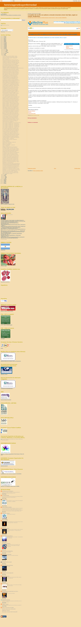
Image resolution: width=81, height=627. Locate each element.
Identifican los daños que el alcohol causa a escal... (10, 86)
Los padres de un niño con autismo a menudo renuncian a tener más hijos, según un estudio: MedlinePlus (47, 17)
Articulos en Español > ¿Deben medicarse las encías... (11, 104)
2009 (3, 183)
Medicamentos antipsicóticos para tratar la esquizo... (11, 66)
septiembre (4, 52)
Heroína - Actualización (6, 141)
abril (3, 175)
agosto (4, 53)
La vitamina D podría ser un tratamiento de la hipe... (10, 154)
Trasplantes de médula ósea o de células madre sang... (11, 60)
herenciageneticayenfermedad (20, 4)
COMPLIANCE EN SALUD (11, 514)
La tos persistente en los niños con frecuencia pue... (11, 116)
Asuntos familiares (69, 45)
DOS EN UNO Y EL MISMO (6, 552)
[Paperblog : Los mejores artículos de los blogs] (4, 301)
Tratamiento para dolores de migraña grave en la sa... (11, 61)
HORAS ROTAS (5, 520)
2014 (3, 48)
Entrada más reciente (32, 168)
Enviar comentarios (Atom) (38, 170)
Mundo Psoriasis (5, 583)
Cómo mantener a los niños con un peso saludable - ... (11, 63)
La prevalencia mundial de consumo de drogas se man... (11, 96)
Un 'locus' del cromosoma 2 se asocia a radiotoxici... (11, 79)
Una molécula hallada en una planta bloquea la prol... (11, 77)
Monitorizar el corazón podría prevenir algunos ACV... (11, 113)
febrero (4, 177)
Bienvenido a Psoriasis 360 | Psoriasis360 (9, 611)
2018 (3, 44)
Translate (9, 31)
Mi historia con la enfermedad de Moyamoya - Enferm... (11, 161)
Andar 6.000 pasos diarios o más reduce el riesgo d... (11, 73)
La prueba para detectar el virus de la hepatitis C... (10, 64)
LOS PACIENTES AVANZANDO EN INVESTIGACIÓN (11, 165)
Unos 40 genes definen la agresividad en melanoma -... (11, 150)
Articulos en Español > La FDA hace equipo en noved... (11, 103)
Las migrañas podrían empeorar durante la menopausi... (11, 133)
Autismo (29, 112)
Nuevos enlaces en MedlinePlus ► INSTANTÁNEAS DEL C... (12, 122)
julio (3, 54)
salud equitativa (10, 214)
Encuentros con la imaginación (7, 572)
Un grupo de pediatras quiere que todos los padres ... (11, 135)
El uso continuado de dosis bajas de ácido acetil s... (10, 95)
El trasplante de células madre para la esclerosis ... (10, 153)
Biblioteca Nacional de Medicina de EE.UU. (70, 21)
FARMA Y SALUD (5, 604)
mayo (4, 174)
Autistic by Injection (5, 576)
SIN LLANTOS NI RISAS (11, 593)
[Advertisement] (37, 159)
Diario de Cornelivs (5, 528)
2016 (3, 46)
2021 (3, 41)
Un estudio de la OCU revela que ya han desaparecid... (11, 152)
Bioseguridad (4, 499)
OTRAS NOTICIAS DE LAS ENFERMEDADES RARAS (11, 164)
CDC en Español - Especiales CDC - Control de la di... (11, 123)
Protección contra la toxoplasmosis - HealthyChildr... (11, 171)
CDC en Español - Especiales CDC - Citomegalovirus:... (11, 125)
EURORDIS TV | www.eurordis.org (8, 162)
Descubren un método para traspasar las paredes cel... (11, 99)
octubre (4, 51)
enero (4, 178)
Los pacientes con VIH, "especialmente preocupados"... (11, 83)
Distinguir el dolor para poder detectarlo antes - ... (10, 151)
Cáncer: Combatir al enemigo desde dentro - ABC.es (11, 108)
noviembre (4, 50)
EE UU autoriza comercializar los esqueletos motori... (11, 128)
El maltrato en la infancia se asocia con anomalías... (10, 89)
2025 (3, 37)
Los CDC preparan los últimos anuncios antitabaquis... (11, 130)
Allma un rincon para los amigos (8, 607)
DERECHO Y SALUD (6, 513)
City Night (8, 566)
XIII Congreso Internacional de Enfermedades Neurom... (11, 166)
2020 (3, 42)
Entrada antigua (77, 168)
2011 (3, 181)
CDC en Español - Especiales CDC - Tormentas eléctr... (11, 126)
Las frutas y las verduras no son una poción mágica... (11, 115)
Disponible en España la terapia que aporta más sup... (11, 97)
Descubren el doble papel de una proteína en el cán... (11, 160)
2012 (3, 180)
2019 (3, 43)
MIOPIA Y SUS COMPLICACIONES (12, 555)
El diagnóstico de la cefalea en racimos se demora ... (11, 71)
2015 (3, 47)
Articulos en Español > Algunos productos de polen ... (11, 102)
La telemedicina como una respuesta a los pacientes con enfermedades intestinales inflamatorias (13, 545)
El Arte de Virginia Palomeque (7, 565)
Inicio (55, 168)
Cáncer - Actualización (6, 145)
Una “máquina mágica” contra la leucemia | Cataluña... (11, 148)
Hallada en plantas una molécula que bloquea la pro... (11, 98)
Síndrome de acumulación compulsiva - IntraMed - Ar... (11, 91)
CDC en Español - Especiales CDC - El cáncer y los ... (11, 127)
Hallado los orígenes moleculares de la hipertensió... (10, 158)
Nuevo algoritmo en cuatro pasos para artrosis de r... (11, 74)
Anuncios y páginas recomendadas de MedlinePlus (10, 117)
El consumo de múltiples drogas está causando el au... (11, 129)
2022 (3, 40)
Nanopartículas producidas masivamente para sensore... (11, 80)
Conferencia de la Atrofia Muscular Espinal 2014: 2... (10, 167)
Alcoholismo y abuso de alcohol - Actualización (10, 139)
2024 (3, 38)
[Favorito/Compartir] (75, 28)
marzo (4, 176)
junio (3, 55)
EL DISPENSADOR (5, 495)
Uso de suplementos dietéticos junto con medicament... (11, 65)
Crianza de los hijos (69, 48)
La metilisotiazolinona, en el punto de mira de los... (10, 75)
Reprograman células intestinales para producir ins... (11, 67)
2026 (3, 36)
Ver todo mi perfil (4, 239)
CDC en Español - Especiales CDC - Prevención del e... (11, 124)
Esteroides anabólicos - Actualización (8, 138)
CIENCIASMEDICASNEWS (7, 507)
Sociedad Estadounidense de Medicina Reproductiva (11, 136)
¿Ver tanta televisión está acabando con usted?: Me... (11, 110)
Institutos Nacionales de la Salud (73, 22)
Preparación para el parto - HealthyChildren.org (10, 170)
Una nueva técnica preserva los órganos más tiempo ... (11, 72)
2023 (3, 39)
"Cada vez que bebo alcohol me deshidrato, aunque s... (11, 149)
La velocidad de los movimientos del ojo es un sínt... (10, 88)
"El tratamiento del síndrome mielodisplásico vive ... (10, 78)
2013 (3, 179)
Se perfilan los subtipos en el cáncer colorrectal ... (10, 147)
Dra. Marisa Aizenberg (6, 543)
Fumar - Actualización (6, 140)
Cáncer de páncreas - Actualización (8, 121)
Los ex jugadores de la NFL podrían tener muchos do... (11, 134)
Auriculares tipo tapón (6, 58)
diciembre (4, 49)
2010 (3, 182)
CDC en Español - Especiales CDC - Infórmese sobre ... (11, 85)
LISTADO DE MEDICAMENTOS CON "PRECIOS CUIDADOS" (11, 605)
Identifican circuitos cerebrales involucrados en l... (10, 146)
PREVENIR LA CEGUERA (6, 554)
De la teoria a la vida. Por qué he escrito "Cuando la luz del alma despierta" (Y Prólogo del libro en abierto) (15, 530)
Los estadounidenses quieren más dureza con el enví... (11, 114)
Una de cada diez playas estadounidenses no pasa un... (11, 109)
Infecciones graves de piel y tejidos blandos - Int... (10, 92)
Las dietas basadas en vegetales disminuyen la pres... (11, 84)
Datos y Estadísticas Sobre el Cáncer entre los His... (11, 59)
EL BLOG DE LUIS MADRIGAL (7, 551)
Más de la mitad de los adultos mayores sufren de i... (11, 112)
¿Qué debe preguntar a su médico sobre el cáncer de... (11, 137)
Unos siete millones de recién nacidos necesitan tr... (10, 101)
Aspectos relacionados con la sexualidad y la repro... (11, 172)
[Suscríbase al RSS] (79, 28)
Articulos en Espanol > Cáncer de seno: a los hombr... (11, 105)
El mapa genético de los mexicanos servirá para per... (11, 87)
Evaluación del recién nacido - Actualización (9, 142)
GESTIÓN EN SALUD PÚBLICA (7, 491)
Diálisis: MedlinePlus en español (7, 173)
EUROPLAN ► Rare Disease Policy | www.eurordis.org (11, 163)
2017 (3, 45)
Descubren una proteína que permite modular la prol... (11, 100)
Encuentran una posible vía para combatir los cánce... (11, 159)
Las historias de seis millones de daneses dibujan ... (10, 90)
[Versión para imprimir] (77, 28)
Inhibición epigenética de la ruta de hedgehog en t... (10, 76)
